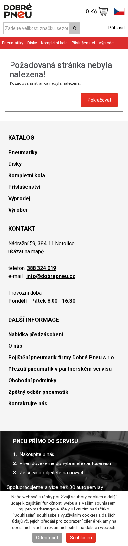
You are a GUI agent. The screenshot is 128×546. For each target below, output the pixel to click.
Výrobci (17, 210)
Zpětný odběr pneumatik (38, 392)
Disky (15, 164)
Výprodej (107, 43)
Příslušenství (83, 43)
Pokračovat (99, 100)
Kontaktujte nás (27, 403)
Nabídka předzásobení (35, 334)
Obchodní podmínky (32, 380)
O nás (15, 346)
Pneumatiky (22, 152)
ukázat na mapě (26, 252)
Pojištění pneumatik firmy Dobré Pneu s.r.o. (61, 357)
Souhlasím (81, 537)
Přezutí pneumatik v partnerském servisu (60, 369)
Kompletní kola (26, 175)
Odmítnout (47, 537)
